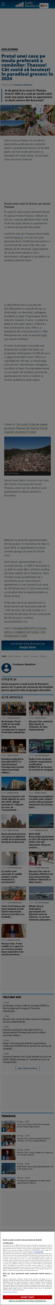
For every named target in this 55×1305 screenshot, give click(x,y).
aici (24, 1263)
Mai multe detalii (38, 1252)
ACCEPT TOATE (27, 1297)
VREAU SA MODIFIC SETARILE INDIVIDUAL (27, 1301)
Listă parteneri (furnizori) (10, 1292)
